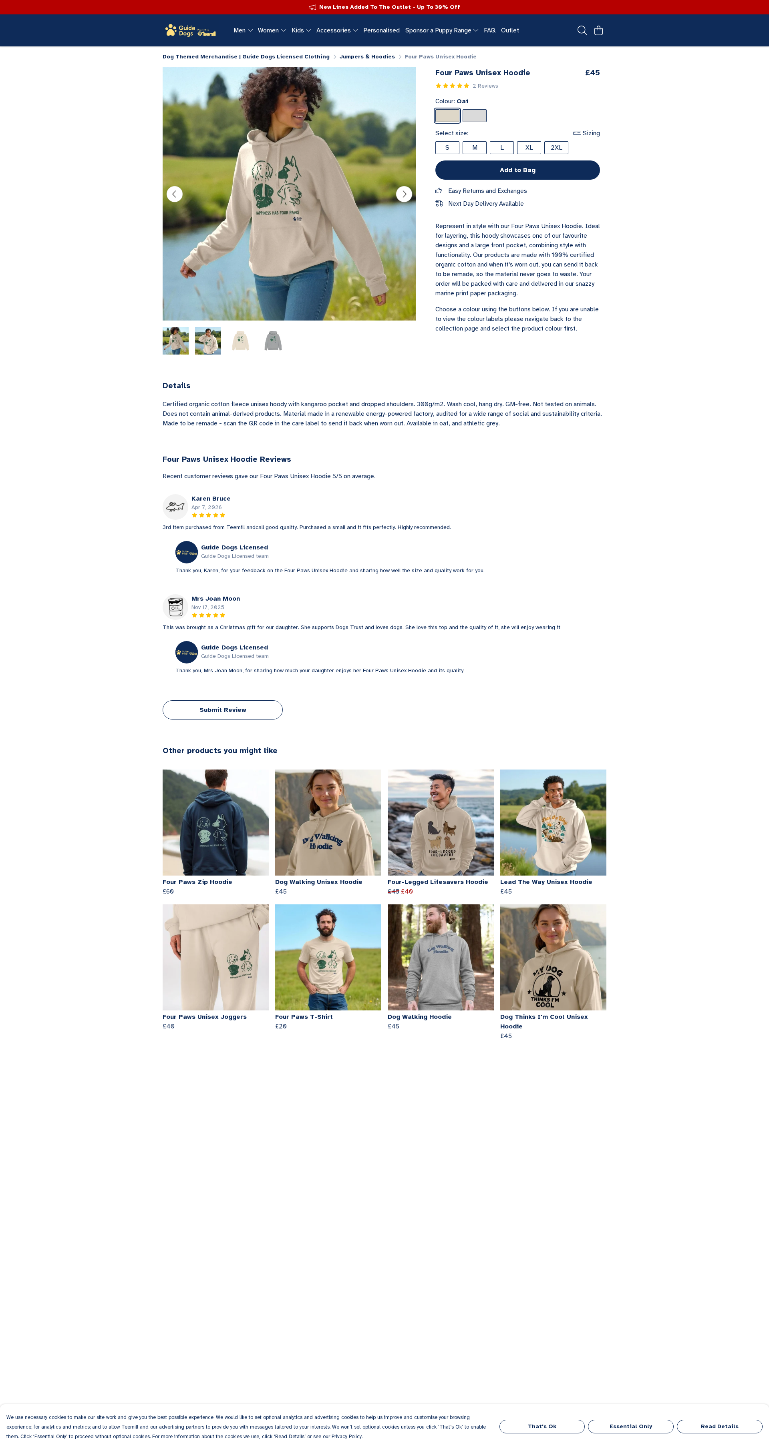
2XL (556, 148)
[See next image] (404, 194)
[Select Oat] (447, 115)
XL (529, 148)
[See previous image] (175, 194)
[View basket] (598, 30)
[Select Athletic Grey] (475, 115)
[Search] (582, 30)
